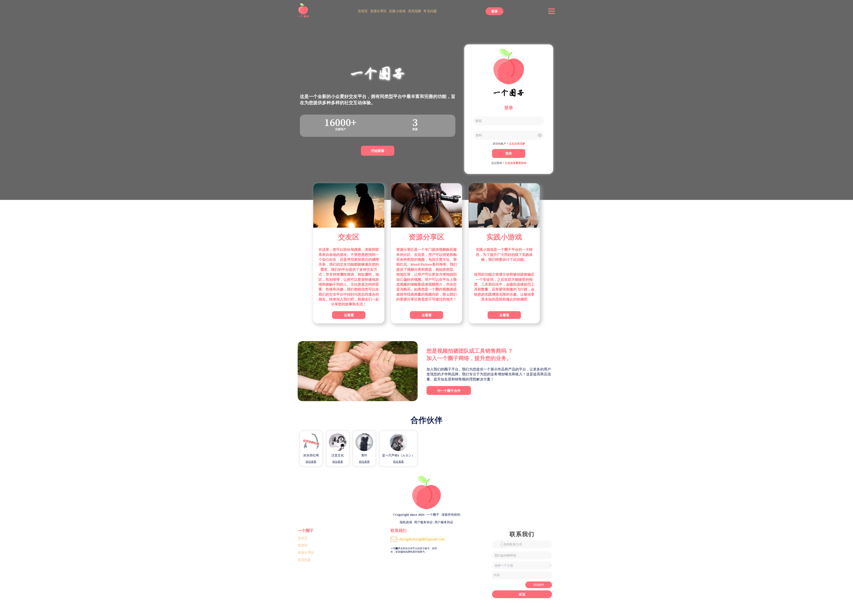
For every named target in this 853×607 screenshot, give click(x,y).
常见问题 (430, 11)
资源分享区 (378, 11)
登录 (494, 11)
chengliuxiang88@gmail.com (421, 539)
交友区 (363, 11)
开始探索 (377, 151)
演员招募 (414, 11)
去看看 (349, 315)
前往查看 (311, 461)
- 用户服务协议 (422, 522)
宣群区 (303, 545)
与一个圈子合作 (448, 390)
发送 (522, 594)
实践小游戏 (397, 11)
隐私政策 (406, 522)
